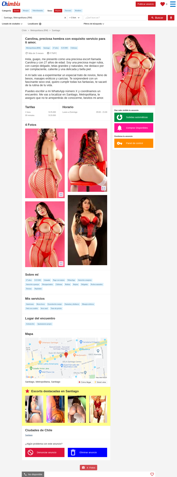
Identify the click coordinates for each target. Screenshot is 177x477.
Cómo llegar (84, 382)
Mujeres (58, 10)
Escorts (16, 10)
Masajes (26, 10)
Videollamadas (38, 10)
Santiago (29, 435)
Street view (100, 382)
